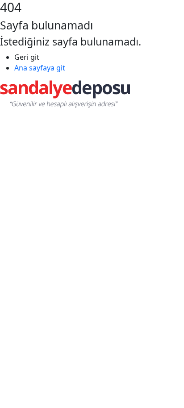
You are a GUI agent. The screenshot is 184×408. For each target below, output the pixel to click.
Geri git (26, 57)
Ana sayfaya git (39, 68)
